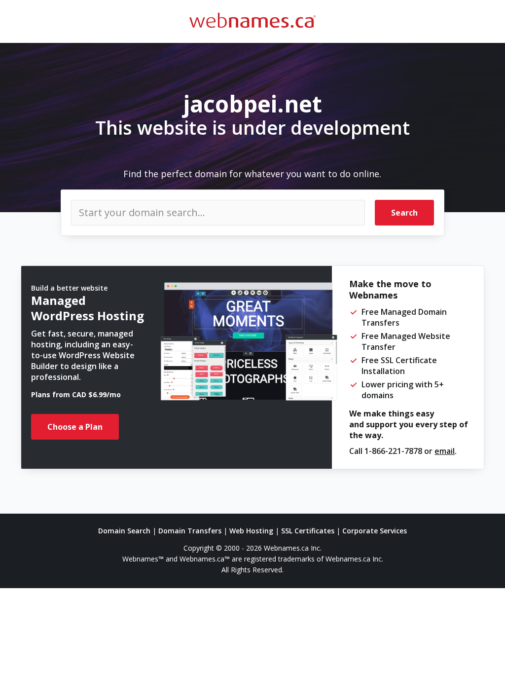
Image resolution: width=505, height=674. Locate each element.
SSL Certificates (307, 530)
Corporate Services (374, 530)
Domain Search (124, 530)
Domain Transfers (189, 530)
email (444, 451)
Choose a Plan (75, 426)
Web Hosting (251, 530)
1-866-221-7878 (393, 451)
